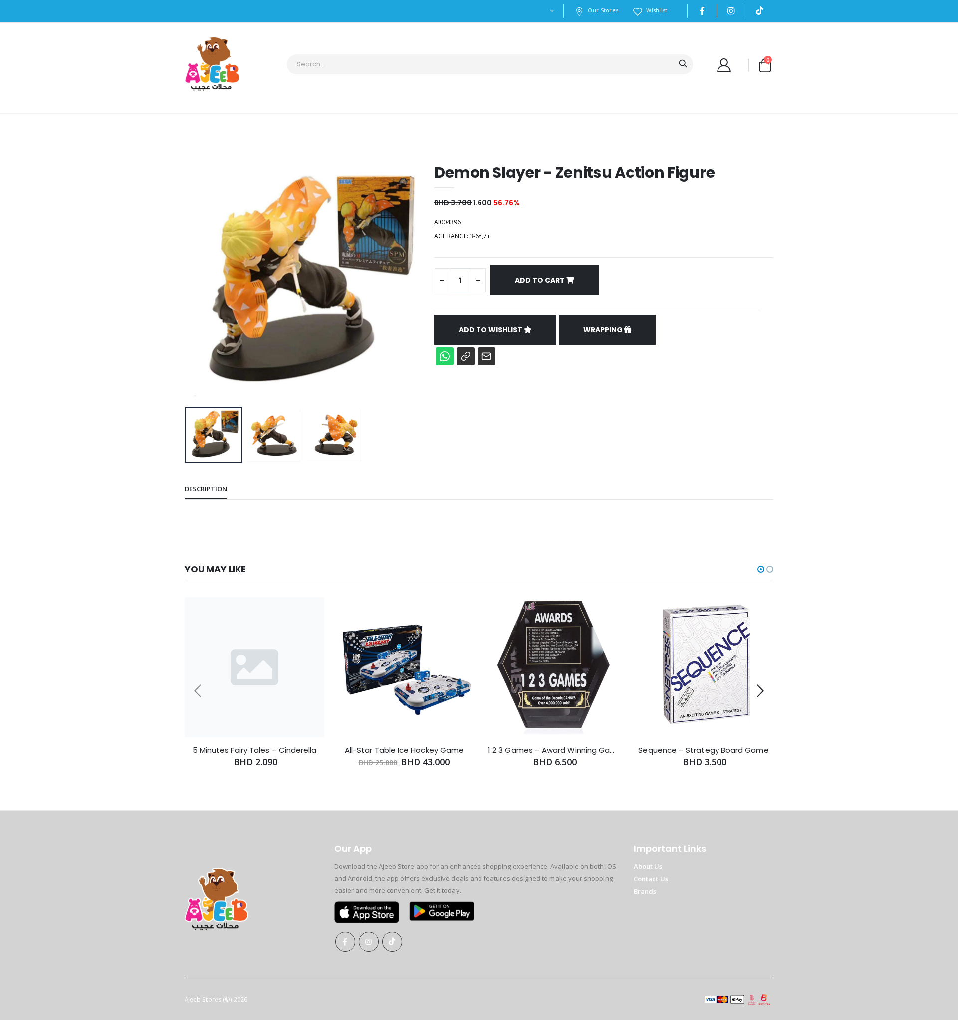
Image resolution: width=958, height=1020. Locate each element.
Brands (645, 891)
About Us (648, 866)
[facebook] (702, 10)
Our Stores (603, 10)
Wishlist (656, 10)
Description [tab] (206, 488)
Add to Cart (540, 280)
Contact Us (651, 878)
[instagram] (759, 10)
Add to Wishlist (491, 330)
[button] (765, 65)
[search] (683, 64)
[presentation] (200, 283)
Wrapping (603, 330)
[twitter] (731, 10)
